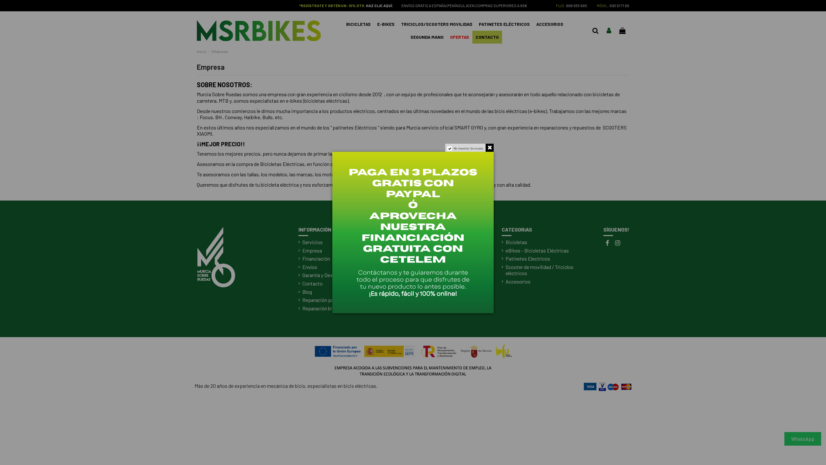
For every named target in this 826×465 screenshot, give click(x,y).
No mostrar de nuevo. (469, 148)
